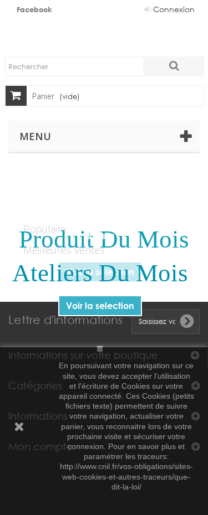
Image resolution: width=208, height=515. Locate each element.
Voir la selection (100, 305)
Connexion (173, 9)
